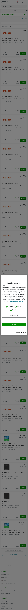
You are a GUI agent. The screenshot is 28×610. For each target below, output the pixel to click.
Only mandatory (14, 320)
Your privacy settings (14, 328)
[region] (14, 305)
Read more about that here (16, 301)
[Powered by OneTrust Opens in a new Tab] (21, 333)
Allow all (14, 324)
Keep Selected (14, 315)
